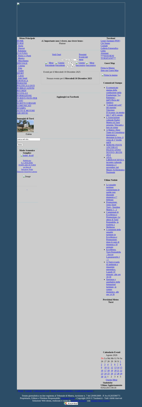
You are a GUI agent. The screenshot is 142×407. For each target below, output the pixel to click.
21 (118, 370)
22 (121, 370)
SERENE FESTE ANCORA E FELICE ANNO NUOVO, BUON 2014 (114, 150)
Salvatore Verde (68, 398)
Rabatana (21, 51)
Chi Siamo (105, 43)
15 (121, 367)
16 (102, 370)
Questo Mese (111, 380)
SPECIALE (22, 63)
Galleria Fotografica (109, 48)
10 (105, 367)
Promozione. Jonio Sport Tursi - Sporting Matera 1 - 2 (113, 206)
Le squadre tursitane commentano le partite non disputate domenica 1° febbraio (113, 192)
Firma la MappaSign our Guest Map (109, 69)
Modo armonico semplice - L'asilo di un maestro (72, 391)
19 (112, 370)
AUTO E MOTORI (26, 110)
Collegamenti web (41, 391)
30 (102, 376)
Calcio (20, 75)
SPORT (20, 73)
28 (118, 373)
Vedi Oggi (56, 54)
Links (103, 51)
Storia (20, 46)
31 (105, 376)
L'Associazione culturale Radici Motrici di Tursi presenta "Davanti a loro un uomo (114, 122)
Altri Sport (22, 78)
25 (108, 373)
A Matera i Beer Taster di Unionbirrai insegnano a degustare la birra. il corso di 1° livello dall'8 (115, 136)
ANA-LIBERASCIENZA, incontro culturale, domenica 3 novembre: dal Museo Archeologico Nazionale (115, 164)
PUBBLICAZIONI (25, 88)
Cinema (21, 66)
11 (108, 367)
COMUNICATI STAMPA (24, 106)
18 (108, 370)
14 (118, 367)
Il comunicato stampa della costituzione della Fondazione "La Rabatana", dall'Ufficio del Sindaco (113, 95)
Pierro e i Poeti (24, 56)
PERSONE (22, 83)
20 (115, 370)
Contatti (104, 46)
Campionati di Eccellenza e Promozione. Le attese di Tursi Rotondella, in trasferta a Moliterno (113, 219)
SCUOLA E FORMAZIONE (24, 94)
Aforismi (104, 53)
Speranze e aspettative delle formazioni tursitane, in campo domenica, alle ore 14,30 (113, 287)
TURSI (20, 43)
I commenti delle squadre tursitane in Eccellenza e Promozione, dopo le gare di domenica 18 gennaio (113, 238)
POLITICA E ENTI (26, 85)
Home (20, 391)
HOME (20, 41)
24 (105, 373)
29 (121, 373)
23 (102, 373)
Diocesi (21, 48)
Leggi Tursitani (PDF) (110, 41)
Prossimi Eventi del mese (83, 57)
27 (115, 373)
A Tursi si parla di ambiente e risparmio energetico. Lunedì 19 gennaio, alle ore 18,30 (113, 269)
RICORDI (21, 90)
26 (112, 373)
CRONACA (22, 80)
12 (112, 367)
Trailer (20, 70)
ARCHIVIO (22, 113)
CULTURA (22, 53)
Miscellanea (22, 61)
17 (105, 370)
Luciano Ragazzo (79, 401)
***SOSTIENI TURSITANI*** (108, 57)
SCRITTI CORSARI (26, 103)
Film (19, 68)
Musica (20, 58)
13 (115, 367)
